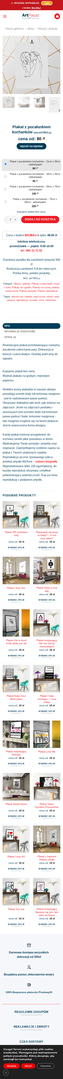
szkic (41, 300)
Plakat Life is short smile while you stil (16, 642)
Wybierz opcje (16, 547)
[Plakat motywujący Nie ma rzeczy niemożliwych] (46, 623)
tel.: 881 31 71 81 (31, 250)
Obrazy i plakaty (48, 28)
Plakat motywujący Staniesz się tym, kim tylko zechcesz (46, 912)
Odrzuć (28, 1066)
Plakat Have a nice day (47, 589)
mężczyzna (39, 296)
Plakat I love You (16, 588)
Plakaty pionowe (27, 291)
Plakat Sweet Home (16, 804)
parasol (11, 300)
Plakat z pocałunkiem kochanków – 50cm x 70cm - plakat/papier (35, 188)
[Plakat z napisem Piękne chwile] (46, 839)
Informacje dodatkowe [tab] (20, 331)
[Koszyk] (57, 16)
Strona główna (14, 28)
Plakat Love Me (46, 751)
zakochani (51, 300)
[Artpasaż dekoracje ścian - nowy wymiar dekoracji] (30, 16)
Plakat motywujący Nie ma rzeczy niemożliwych (47, 643)
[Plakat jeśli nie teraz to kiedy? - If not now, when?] (46, 514)
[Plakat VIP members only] (16, 514)
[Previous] (8, 65)
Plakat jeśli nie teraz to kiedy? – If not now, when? (47, 535)
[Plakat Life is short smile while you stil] (16, 623)
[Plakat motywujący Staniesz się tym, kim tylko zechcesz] (46, 891)
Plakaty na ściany (42, 287)
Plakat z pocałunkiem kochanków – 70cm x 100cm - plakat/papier (35, 200)
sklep (30, 28)
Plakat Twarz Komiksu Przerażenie (47, 806)
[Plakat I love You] (16, 570)
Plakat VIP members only (16, 534)
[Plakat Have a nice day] (46, 570)
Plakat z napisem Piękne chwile (46, 858)
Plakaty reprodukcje (47, 291)
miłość (50, 296)
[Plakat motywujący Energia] (16, 734)
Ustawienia (45, 1066)
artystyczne (17, 296)
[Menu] (5, 16)
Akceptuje (11, 1066)
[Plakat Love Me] (46, 734)
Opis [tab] (7, 326)
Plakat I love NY (16, 856)
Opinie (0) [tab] (10, 337)
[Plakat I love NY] (16, 839)
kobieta (28, 296)
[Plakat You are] (16, 891)
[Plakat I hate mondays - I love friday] (46, 678)
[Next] (55, 65)
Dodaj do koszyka (40, 219)
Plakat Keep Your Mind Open (16, 697)
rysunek (33, 300)
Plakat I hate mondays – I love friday (46, 699)
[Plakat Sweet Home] (16, 786)
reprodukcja (22, 300)
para (57, 296)
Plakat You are (16, 909)
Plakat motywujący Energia (16, 753)
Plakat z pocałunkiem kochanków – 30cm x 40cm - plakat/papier (35, 175)
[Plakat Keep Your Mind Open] (16, 678)
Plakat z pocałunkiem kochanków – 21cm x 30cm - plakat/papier (35, 163)
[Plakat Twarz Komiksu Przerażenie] (46, 786)
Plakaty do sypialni (21, 287)
